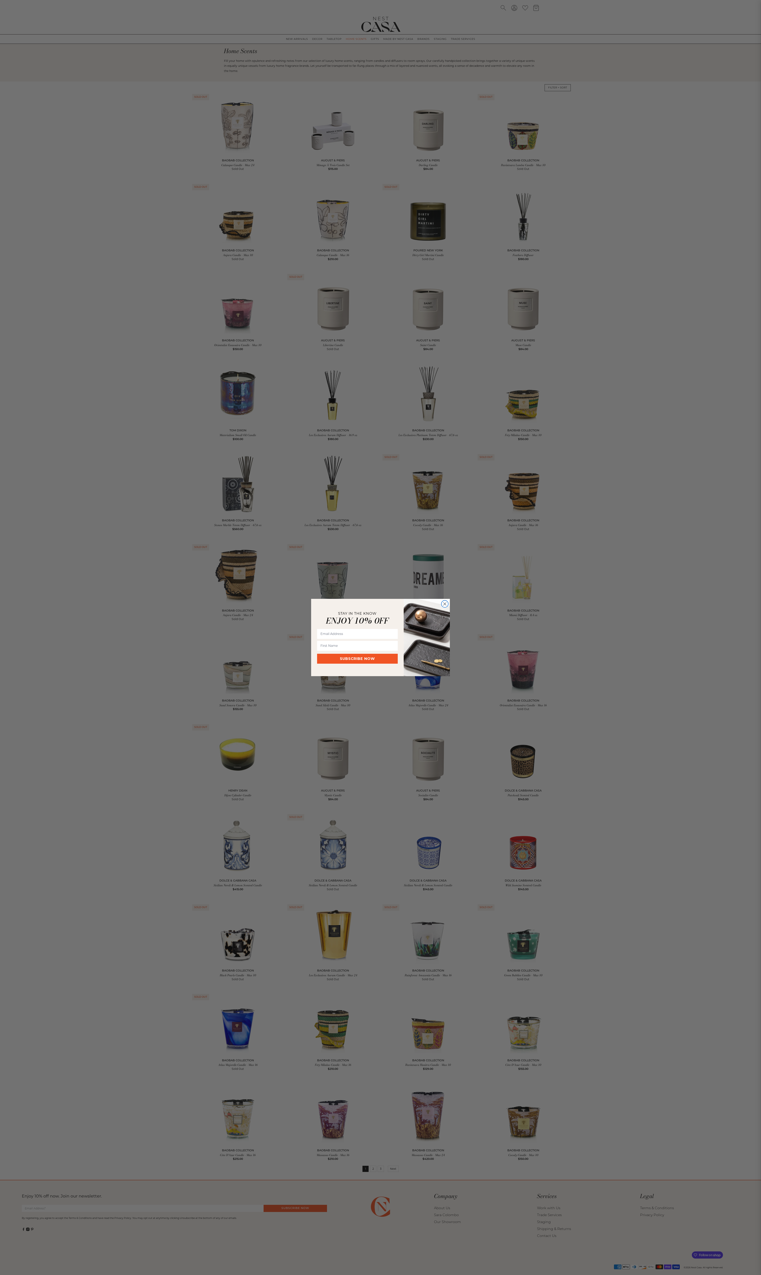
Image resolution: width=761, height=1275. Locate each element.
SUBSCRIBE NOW (357, 659)
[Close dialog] (444, 603)
